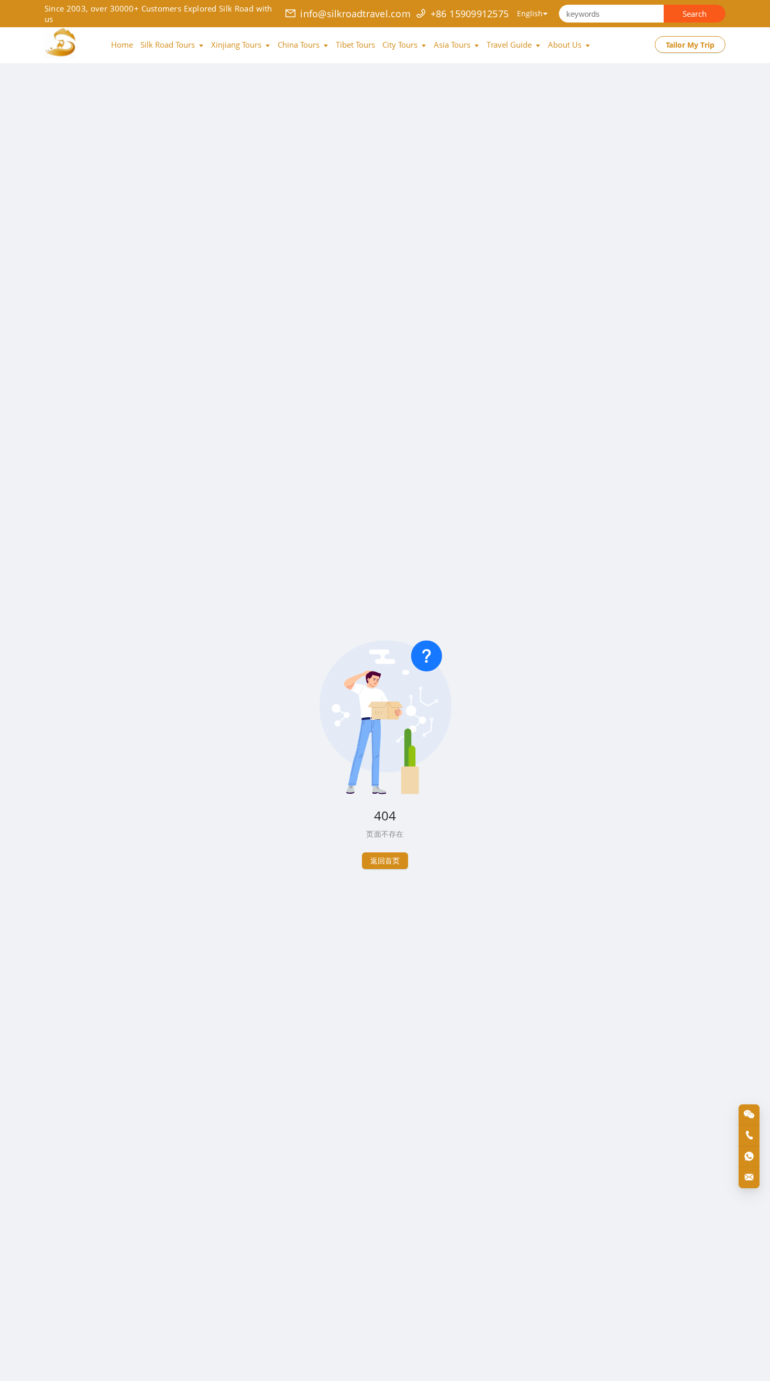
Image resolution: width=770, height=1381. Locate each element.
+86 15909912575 (470, 13)
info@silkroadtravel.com (355, 13)
